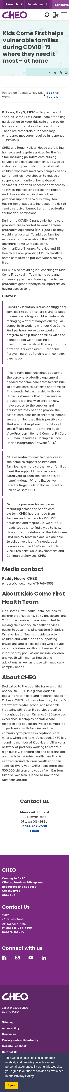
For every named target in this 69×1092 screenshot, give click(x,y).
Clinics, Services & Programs (22, 882)
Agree (11, 1085)
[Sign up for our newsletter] (2, 965)
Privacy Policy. (24, 1076)
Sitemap (7, 1022)
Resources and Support (19, 886)
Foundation (35, 4)
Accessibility (10, 1028)
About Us (8, 895)
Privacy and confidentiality (20, 1040)
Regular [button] (49, 72)
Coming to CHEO (13, 878)
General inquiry (13, 932)
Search (46, 15)
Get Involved (11, 890)
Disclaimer (9, 1034)
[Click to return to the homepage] (14, 15)
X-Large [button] (61, 72)
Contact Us (9, 1052)
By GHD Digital (10, 1011)
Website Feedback (14, 1046)
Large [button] (55, 72)
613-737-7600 (35, 826)
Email (34, 831)
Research (12, 4)
